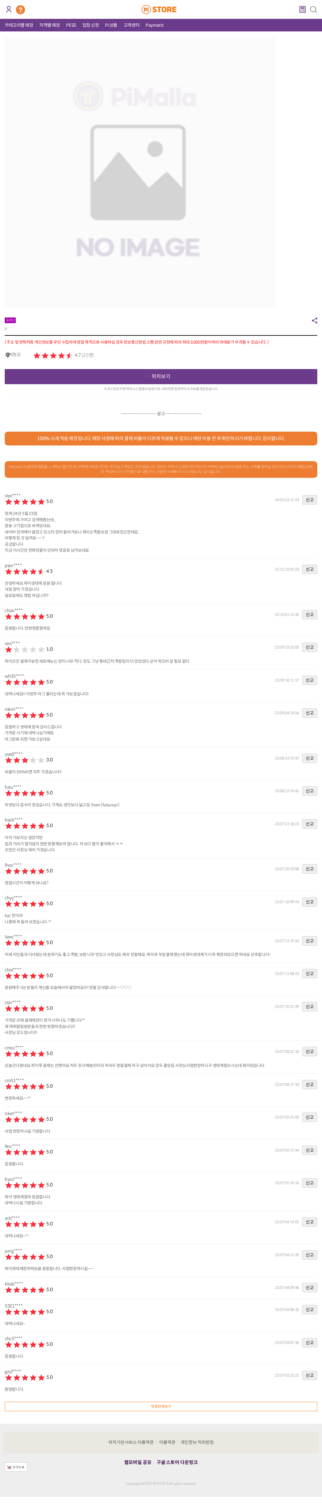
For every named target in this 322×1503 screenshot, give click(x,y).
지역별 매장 (49, 25)
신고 (310, 500)
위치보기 (161, 376)
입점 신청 (90, 25)
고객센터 (131, 25)
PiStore (161, 9)
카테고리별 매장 (19, 25)
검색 (313, 9)
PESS (71, 25)
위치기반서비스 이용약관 (131, 1442)
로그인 (8, 9)
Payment (154, 25)
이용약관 (167, 1442)
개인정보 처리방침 (197, 1442)
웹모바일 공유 (138, 1462)
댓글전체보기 (161, 1406)
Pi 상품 (111, 25)
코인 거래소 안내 (20, 9)
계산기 (302, 9)
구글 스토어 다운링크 (177, 1462)
